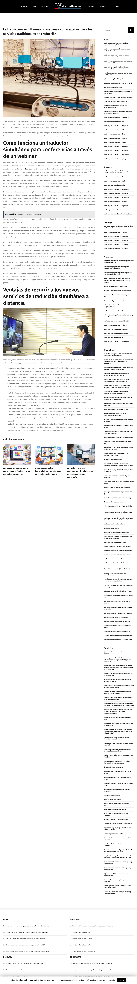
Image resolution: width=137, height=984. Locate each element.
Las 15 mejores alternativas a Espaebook (116, 236)
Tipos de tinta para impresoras (113, 459)
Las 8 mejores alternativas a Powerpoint (116, 333)
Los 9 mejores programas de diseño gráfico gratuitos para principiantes (91, 970)
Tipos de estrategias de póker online (115, 809)
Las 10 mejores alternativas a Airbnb (115, 130)
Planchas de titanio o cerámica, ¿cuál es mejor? (118, 546)
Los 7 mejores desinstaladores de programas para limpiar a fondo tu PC (91, 963)
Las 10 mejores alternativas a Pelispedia (116, 193)
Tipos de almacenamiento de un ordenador (116, 532)
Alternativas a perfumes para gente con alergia (118, 498)
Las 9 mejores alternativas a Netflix (114, 185)
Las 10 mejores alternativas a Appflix (115, 181)
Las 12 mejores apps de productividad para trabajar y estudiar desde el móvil (26, 951)
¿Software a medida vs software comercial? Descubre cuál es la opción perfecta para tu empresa (117, 280)
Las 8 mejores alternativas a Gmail (114, 121)
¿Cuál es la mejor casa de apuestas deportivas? (118, 290)
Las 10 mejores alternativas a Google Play (116, 117)
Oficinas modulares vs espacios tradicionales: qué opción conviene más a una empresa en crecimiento (118, 361)
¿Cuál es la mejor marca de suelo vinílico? (116, 819)
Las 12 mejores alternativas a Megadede (116, 206)
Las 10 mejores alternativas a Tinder (114, 134)
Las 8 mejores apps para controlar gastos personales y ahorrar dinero (24, 938)
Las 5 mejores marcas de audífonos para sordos (118, 550)
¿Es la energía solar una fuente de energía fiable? (118, 437)
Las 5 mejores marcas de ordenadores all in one (118, 591)
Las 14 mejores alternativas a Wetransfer (116, 248)
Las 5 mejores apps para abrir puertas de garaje (118, 83)
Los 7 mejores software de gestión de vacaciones (118, 311)
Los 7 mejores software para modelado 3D (116, 321)
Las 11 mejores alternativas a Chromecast (116, 197)
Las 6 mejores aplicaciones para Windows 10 (117, 631)
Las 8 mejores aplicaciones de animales (115, 101)
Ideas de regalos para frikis (112, 795)
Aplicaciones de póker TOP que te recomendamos (118, 79)
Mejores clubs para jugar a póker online (115, 286)
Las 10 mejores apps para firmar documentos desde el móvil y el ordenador (25, 932)
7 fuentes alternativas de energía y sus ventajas (118, 635)
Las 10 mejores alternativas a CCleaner (115, 325)
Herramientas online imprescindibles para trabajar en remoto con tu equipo (16, 471)
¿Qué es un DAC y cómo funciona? (114, 301)
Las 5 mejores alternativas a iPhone (114, 524)
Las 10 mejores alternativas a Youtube (115, 201)
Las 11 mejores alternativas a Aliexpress (116, 126)
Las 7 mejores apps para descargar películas (117, 621)
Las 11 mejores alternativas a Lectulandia (116, 154)
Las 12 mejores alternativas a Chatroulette (116, 146)
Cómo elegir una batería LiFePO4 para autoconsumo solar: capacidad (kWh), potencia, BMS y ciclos (118, 659)
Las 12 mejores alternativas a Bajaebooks (116, 244)
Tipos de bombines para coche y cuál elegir (116, 409)
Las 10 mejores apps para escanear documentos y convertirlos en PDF (24, 945)
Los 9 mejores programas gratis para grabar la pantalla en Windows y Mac (92, 976)
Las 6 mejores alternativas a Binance (115, 542)
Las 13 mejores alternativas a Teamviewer (116, 341)
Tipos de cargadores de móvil (112, 799)
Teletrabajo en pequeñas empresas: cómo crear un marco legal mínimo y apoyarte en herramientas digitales (118, 711)
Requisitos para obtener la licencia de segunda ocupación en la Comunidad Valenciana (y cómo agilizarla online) (118, 731)
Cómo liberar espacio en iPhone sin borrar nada (118, 823)
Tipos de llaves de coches (111, 528)
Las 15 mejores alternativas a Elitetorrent (116, 240)
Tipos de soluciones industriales (113, 767)
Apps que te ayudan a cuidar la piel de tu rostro (118, 97)
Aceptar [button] (121, 980)
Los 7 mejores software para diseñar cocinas (117, 559)
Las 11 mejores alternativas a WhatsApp (116, 150)
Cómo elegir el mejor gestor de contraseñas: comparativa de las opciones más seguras (80, 471)
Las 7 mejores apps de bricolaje (113, 87)
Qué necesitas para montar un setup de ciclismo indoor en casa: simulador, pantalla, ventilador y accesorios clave (118, 667)
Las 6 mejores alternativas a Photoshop (115, 329)
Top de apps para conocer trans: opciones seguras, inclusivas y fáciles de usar (26, 926)
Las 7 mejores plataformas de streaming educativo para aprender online (91, 926)
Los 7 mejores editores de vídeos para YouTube (118, 613)
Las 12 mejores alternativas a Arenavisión (116, 189)
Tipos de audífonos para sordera (113, 502)
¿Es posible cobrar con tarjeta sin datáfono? (117, 569)
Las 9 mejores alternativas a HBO (114, 177)
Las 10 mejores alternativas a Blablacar (115, 138)
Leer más (111, 980)
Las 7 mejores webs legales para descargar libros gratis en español (23, 963)
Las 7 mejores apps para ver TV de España (116, 617)
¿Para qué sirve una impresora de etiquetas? (117, 488)
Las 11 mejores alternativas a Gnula (114, 210)
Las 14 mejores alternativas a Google (115, 142)
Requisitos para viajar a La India (113, 834)
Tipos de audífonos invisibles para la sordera (117, 555)
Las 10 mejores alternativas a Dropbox (115, 232)
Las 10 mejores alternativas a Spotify (115, 159)
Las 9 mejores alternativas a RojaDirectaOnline (118, 214)
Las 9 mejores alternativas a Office (114, 337)
